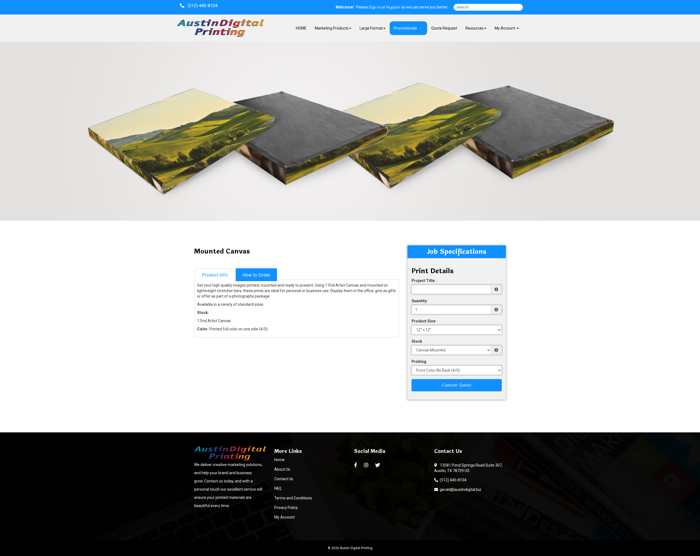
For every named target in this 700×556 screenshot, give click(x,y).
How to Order (256, 275)
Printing (419, 361)
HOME (301, 28)
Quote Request (444, 28)
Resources (474, 28)
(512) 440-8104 (452, 480)
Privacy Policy (286, 507)
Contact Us (283, 479)
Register (393, 7)
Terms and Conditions (293, 498)
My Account (284, 517)
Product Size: (424, 321)
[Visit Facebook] (356, 465)
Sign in (375, 7)
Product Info (215, 275)
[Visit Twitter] (378, 465)
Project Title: (424, 280)
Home (279, 460)
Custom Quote (456, 385)
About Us (282, 469)
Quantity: (420, 301)
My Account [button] (505, 28)
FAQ (277, 488)
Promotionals (405, 28)
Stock (417, 341)
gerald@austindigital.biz (459, 489)
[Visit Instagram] (367, 465)
